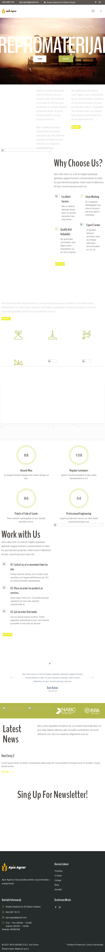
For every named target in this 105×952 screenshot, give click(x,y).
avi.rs (26, 948)
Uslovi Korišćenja (95, 944)
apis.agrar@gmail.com (29, 2)
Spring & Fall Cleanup (86, 345)
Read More (5, 771)
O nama (39, 58)
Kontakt (66, 58)
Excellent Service (66, 199)
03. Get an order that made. (23, 612)
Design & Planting (52, 345)
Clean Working (92, 197)
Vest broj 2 (7, 756)
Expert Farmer (93, 225)
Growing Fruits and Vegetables (18, 347)
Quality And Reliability (66, 231)
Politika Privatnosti (76, 944)
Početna (58, 871)
